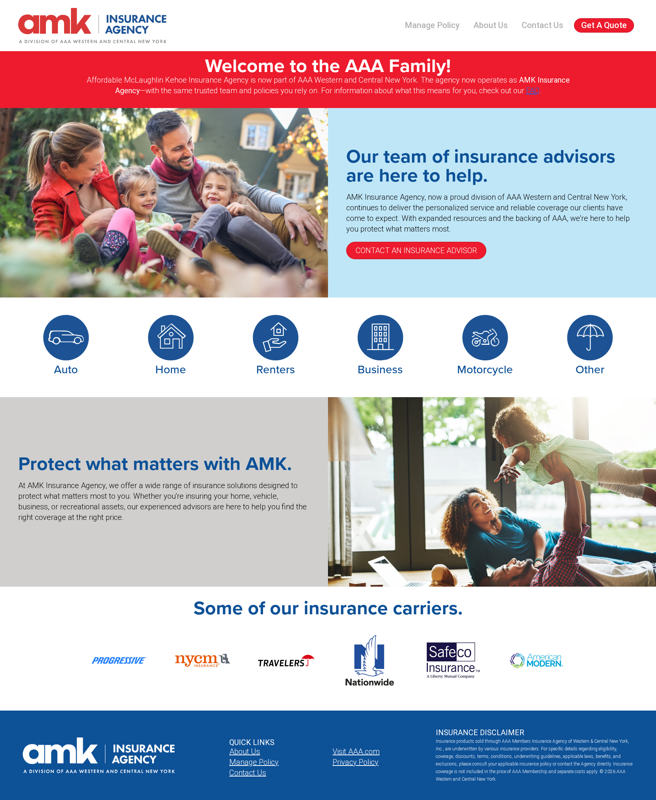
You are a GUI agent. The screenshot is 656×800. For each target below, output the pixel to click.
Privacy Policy (355, 762)
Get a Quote (604, 25)
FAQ (532, 90)
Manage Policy (432, 25)
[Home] (92, 25)
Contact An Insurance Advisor (416, 250)
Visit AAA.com (356, 751)
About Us (490, 25)
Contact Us (542, 25)
